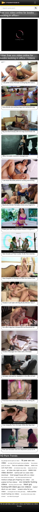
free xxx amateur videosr (20, 465)
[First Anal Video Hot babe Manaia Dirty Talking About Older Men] (19, 390)
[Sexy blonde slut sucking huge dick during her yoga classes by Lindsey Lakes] (19, 96)
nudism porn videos (17, 504)
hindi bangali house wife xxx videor (22, 475)
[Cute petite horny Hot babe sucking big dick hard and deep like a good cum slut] (19, 72)
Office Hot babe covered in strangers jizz (15, 156)
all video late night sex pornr (17, 470)
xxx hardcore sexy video (20, 468)
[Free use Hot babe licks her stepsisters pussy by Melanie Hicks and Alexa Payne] (19, 438)
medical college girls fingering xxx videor (15, 480)
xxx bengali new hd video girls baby (16, 491)
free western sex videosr (7, 477)
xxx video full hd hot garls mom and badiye (18, 463)
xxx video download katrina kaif (23, 477)
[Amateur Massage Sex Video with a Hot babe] (19, 341)
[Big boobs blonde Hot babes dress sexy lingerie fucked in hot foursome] (19, 194)
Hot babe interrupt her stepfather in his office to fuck (18, 376)
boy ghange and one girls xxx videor (10, 460)
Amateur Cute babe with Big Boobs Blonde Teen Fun (19, 303)
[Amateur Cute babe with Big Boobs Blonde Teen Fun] (19, 292)
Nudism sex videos (32, 504)
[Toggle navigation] (35, 2)
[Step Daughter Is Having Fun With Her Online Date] (19, 267)
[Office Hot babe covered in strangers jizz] (19, 145)
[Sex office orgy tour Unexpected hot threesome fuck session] (19, 316)
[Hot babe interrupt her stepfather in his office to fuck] (19, 365)
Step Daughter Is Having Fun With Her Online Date (18, 278)
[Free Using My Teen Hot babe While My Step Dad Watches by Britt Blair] (19, 414)
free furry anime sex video (15, 484)
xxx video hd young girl (13, 496)
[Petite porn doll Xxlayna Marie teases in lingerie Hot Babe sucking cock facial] (19, 218)
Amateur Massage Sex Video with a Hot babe (17, 351)
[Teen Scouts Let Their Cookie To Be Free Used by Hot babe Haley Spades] (19, 243)
